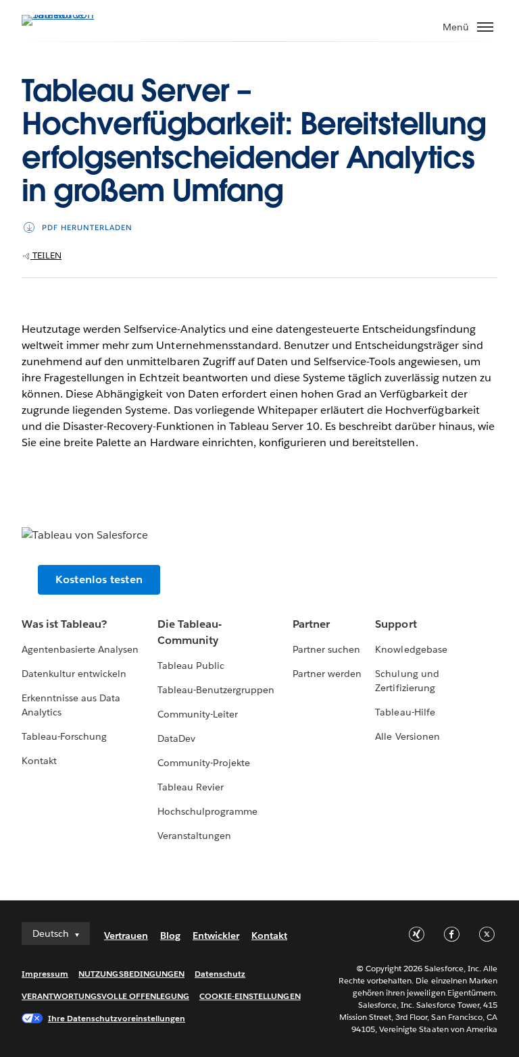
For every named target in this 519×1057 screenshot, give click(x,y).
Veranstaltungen (194, 836)
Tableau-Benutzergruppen (215, 690)
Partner (311, 624)
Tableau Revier (190, 787)
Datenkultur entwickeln (74, 674)
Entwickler (216, 935)
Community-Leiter (197, 714)
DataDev (176, 738)
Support (395, 624)
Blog (170, 935)
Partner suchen (326, 649)
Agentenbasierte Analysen (80, 649)
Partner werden (327, 674)
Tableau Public (190, 665)
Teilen (45, 255)
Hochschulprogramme (207, 811)
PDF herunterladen (87, 228)
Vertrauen (126, 935)
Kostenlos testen (99, 579)
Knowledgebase (411, 649)
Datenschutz (220, 973)
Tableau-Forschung (64, 736)
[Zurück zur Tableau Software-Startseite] (69, 14)
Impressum (45, 973)
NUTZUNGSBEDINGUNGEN (131, 973)
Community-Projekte (203, 763)
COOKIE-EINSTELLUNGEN (250, 996)
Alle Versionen (407, 736)
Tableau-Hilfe (405, 712)
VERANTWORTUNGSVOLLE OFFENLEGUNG (105, 996)
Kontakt (39, 761)
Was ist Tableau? (64, 624)
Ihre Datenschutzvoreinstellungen (116, 1018)
